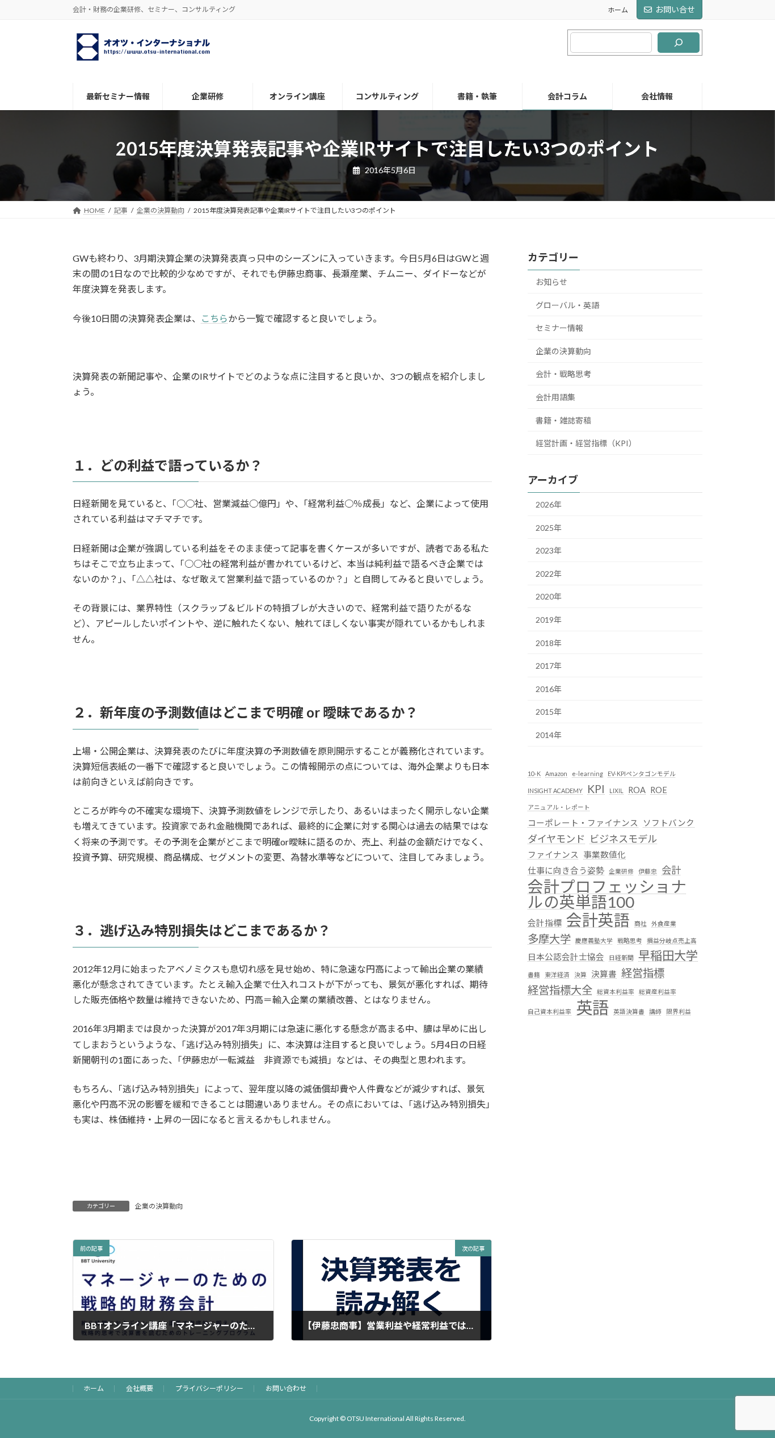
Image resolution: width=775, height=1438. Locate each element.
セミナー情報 (559, 328)
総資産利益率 (657, 991)
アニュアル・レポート (559, 807)
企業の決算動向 (159, 1206)
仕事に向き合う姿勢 (566, 870)
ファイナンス (553, 855)
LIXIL (616, 790)
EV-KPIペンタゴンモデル (642, 773)
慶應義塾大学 (594, 940)
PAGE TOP (746, 1384)
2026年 (549, 504)
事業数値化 (604, 855)
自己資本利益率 (549, 1011)
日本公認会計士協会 (566, 957)
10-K (534, 773)
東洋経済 (557, 974)
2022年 (549, 573)
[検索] (679, 42)
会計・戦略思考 (563, 374)
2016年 (549, 689)
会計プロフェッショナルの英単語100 (607, 894)
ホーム (618, 10)
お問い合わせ (286, 1388)
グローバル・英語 (567, 305)
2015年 (549, 711)
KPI (596, 788)
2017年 (549, 665)
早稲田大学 (668, 955)
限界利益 (678, 1011)
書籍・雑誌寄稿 (563, 420)
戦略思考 (629, 940)
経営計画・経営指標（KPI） (586, 443)
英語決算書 (629, 1011)
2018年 (549, 643)
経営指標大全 (560, 989)
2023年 (549, 550)
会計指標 (545, 923)
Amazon (556, 773)
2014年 (549, 735)
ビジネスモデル (623, 838)
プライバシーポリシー (209, 1388)
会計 (671, 870)
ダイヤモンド (556, 838)
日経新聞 (621, 957)
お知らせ (551, 282)
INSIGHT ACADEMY (555, 790)
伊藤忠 (647, 871)
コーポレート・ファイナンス (583, 823)
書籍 (534, 974)
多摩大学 (549, 938)
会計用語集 (555, 397)
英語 (592, 1007)
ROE (658, 790)
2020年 (549, 596)
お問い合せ (675, 9)
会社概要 (139, 1388)
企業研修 (621, 871)
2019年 (549, 619)
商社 (640, 923)
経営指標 (642, 972)
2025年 (549, 528)
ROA (637, 790)
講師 (655, 1011)
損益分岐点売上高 (672, 940)
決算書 (604, 974)
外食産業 (663, 923)
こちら (214, 318)
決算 (580, 974)
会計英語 (598, 920)
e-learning (587, 773)
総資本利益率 (615, 991)
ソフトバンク (668, 823)
